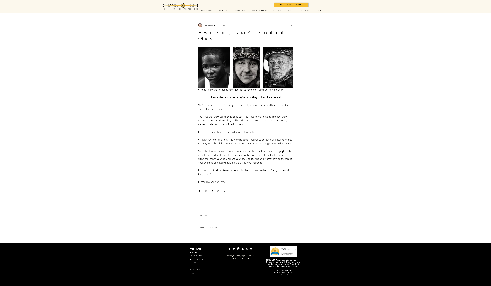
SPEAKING (194, 263)
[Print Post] (224, 190)
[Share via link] (218, 190)
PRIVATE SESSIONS (197, 259)
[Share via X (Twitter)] (205, 190)
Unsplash (287, 270)
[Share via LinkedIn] (212, 190)
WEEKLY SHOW (196, 256)
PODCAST (194, 252)
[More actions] (291, 25)
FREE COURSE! (196, 249)
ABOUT (193, 273)
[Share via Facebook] (199, 190)
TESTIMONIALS (196, 270)
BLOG (192, 266)
